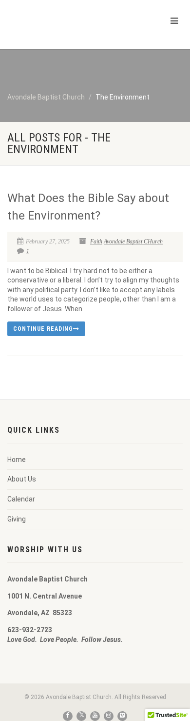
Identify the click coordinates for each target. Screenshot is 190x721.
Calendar (21, 499)
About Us (21, 479)
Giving (16, 519)
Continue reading (43, 328)
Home (16, 459)
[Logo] (63, 26)
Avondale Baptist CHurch (133, 241)
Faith (96, 241)
